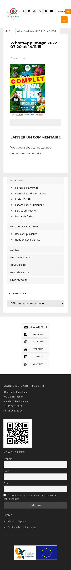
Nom (6, 471)
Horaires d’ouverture (26, 187)
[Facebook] (45, 11)
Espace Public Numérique (29, 205)
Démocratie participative (24, 226)
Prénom (7, 459)
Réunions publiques (26, 234)
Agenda (14, 249)
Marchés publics (19, 272)
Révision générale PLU (27, 239)
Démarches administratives (30, 193)
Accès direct (17, 180)
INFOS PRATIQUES (19, 280)
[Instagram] (40, 11)
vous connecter (35, 147)
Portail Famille (23, 199)
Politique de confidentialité (22, 527)
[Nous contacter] (51, 11)
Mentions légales (17, 521)
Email (6, 483)
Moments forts (23, 216)
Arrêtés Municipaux (21, 257)
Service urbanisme (25, 210)
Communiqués (18, 265)
